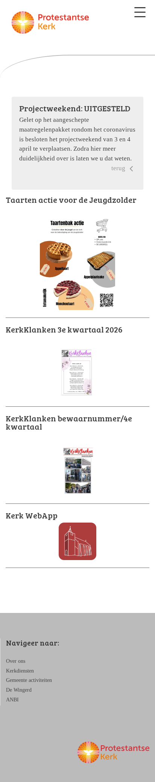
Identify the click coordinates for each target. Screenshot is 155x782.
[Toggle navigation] (140, 12)
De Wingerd (19, 690)
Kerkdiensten (20, 671)
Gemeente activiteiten (29, 680)
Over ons (15, 661)
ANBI (12, 700)
